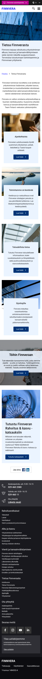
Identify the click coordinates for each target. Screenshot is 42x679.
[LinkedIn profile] (28, 630)
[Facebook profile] (5, 630)
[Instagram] (12, 630)
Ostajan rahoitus (7, 567)
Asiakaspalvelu (7, 606)
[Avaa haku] (33, 8)
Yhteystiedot (6, 617)
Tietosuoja (6, 666)
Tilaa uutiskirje (9, 649)
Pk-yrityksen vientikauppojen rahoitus (15, 556)
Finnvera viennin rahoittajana (12, 553)
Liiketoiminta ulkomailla (10, 562)
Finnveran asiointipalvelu (15, 3)
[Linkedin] (28, 470)
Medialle (5, 611)
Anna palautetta (7, 614)
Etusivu (5, 74)
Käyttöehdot (18, 666)
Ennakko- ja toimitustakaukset (12, 572)
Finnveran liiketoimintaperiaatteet (13, 588)
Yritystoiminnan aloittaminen (12, 533)
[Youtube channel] (20, 630)
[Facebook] (24, 470)
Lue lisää (19, 157)
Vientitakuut (6, 520)
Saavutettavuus (33, 666)
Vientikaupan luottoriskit (10, 559)
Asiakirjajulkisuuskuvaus (10, 590)
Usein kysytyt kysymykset (10, 608)
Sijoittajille (5, 593)
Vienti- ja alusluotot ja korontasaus (14, 523)
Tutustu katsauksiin (16, 457)
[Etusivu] (8, 9)
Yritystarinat (6, 596)
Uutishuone (6, 582)
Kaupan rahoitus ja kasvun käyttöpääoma (16, 538)
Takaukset (5, 515)
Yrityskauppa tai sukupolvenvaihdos (14, 535)
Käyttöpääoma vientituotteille (12, 570)
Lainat (4, 517)
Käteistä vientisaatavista (10, 564)
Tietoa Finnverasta (8, 585)
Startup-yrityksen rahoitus (11, 544)
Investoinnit (6, 541)
